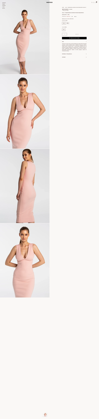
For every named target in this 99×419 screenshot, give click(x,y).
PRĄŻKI (3, 4)
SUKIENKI (4, 5)
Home (63, 7)
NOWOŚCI (4, 2)
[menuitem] (6, 3)
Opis (63, 41)
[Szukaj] (94, 2)
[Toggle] (43, 415)
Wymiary (64, 57)
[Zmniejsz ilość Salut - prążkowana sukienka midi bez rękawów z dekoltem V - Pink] (63, 34)
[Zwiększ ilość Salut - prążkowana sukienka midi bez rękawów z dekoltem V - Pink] (66, 34)
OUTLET (3, 8)
